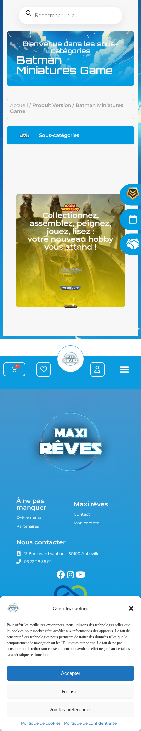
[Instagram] (71, 574)
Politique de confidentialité (90, 723)
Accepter (70, 673)
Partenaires (27, 526)
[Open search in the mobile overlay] (70, 15)
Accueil (19, 105)
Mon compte (86, 522)
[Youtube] (80, 574)
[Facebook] (61, 574)
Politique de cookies (41, 723)
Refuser (70, 691)
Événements (28, 517)
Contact (82, 514)
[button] (131, 608)
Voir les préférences (70, 709)
